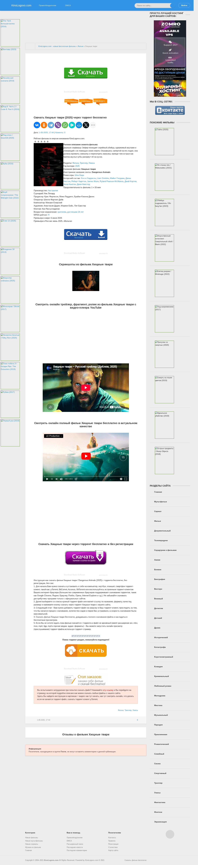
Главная (28, 850)
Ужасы (92, 163)
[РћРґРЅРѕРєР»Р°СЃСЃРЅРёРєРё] (44, 125)
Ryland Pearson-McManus (112, 181)
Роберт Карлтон (78, 181)
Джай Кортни (130, 181)
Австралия (53, 190)
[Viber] (58, 125)
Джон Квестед (83, 184)
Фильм (75, 163)
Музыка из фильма (33, 847)
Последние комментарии (77, 850)
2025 (77, 166)
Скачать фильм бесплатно (135, 860)
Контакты (112, 838)
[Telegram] (51, 125)
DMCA (68, 5)
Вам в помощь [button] (73, 833)
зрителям (62, 212)
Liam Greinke (103, 178)
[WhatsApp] (65, 125)
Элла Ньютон (69, 184)
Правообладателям (47, 5)
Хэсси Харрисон (88, 178)
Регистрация (113, 844)
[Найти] (172, 5)
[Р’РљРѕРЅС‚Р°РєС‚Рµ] (37, 125)
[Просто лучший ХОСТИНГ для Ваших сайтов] (170, 95)
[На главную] (30, 46)
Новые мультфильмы (34, 841)
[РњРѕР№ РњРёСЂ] (79, 125)
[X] (86, 125)
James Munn (93, 181)
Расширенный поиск (75, 844)
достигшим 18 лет (75, 212)
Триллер (84, 163)
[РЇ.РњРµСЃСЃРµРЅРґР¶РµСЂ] (72, 125)
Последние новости (75, 847)
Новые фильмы (31, 838)
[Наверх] (170, 834)
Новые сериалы (31, 844)
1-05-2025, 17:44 (46, 132)
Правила (111, 841)
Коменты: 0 (60, 132)
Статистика (112, 847)
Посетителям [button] (114, 833)
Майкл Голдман (117, 178)
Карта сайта (113, 850)
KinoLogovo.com (51, 860)
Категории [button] (30, 833)
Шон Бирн (79, 175)
